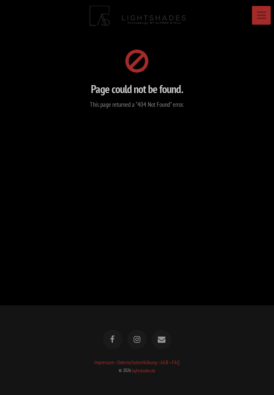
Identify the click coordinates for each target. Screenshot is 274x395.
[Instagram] (137, 339)
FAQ (176, 362)
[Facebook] (112, 339)
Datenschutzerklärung (137, 362)
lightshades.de (143, 370)
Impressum (104, 362)
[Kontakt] (161, 339)
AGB (164, 362)
